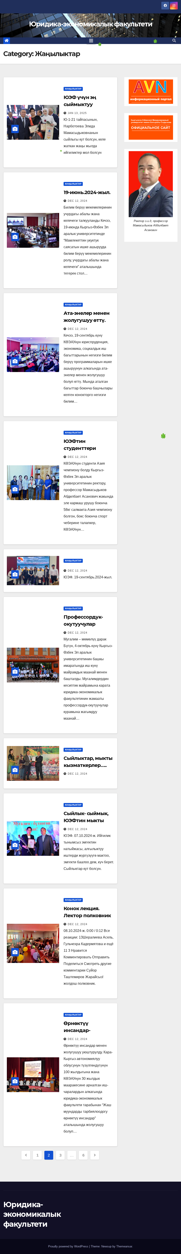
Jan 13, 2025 (77, 113)
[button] (174, 40)
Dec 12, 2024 (77, 200)
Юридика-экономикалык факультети (90, 24)
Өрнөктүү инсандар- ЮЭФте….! (77, 1030)
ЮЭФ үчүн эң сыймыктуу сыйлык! (80, 104)
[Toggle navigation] (91, 40)
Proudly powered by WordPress (68, 1246)
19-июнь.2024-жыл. (87, 192)
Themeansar (124, 1246)
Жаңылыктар (73, 89)
